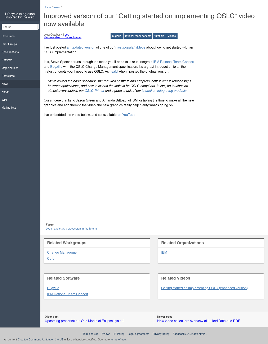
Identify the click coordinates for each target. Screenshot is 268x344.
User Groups (9, 44)
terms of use (118, 339)
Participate (8, 76)
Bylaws (106, 334)
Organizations (10, 68)
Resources (8, 36)
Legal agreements (138, 334)
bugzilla (116, 36)
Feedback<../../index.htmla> (190, 334)
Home (47, 7)
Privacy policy (161, 334)
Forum (5, 92)
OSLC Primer (94, 90)
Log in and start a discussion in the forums (72, 228)
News (5, 84)
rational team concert (138, 36)
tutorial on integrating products (164, 90)
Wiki (4, 99)
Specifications (10, 52)
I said (114, 71)
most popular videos (130, 47)
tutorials (159, 36)
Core (50, 258)
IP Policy (119, 334)
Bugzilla (56, 66)
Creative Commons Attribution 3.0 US (40, 339)
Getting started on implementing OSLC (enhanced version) (204, 287)
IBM (164, 252)
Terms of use (90, 334)
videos (172, 36)
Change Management (63, 252)
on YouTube (126, 114)
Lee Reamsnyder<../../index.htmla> (62, 35)
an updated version (81, 47)
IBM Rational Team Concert (173, 61)
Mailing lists (9, 107)
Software (7, 60)
